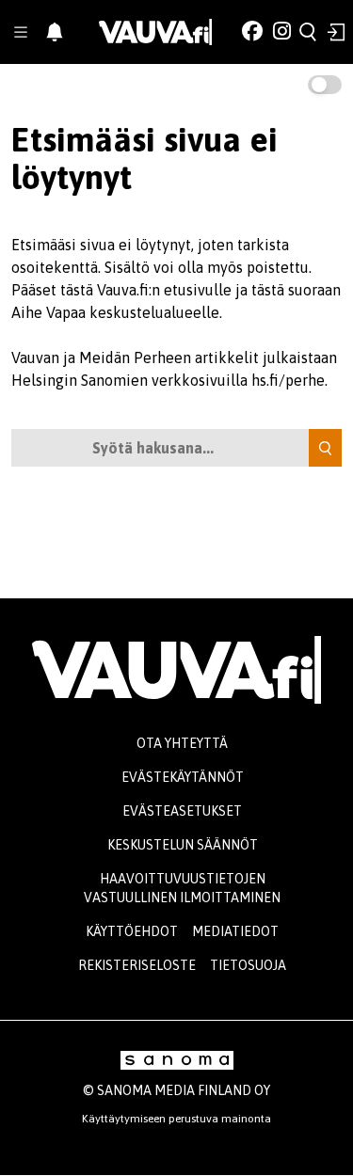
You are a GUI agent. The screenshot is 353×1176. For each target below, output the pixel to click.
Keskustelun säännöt (182, 844)
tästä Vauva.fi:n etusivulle (146, 289)
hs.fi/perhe (288, 380)
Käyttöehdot (132, 931)
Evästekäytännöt (182, 777)
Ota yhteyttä (182, 743)
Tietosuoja (248, 965)
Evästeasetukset (182, 810)
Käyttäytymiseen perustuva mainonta (176, 1118)
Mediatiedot (235, 931)
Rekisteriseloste (137, 965)
